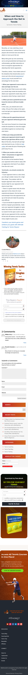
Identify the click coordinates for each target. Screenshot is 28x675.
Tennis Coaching (8, 447)
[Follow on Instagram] (18, 624)
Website (4, 392)
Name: (4, 460)
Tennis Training (17, 24)
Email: (4, 463)
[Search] (24, 409)
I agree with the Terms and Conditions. (13, 312)
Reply (25, 342)
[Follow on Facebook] (13, 624)
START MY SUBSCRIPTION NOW (12, 570)
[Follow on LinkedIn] (16, 624)
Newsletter (4, 641)
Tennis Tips (4, 638)
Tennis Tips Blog (8, 449)
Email (3, 387)
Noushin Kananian (10, 347)
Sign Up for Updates (7, 466)
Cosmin (10, 24)
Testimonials (4, 655)
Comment (5, 367)
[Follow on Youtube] (7, 624)
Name (3, 381)
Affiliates (3, 643)
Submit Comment (22, 398)
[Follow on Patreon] (21, 624)
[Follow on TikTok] (10, 624)
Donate (3, 660)
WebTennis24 (16, 253)
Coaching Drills (5, 636)
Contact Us (4, 658)
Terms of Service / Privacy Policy (14, 673)
